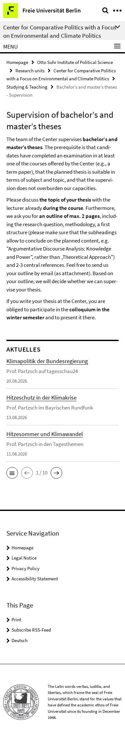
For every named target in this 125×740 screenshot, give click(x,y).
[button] (12, 472)
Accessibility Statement (35, 579)
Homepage (17, 62)
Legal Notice (24, 558)
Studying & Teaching (26, 87)
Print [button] (16, 620)
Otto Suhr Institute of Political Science (75, 62)
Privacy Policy (25, 568)
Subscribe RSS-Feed (31, 630)
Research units (30, 71)
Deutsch (20, 640)
